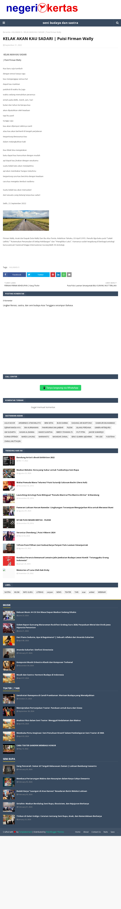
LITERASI (39, 592)
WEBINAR (102, 592)
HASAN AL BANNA (26, 432)
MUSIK (16, 592)
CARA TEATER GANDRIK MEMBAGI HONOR (36, 745)
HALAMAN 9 (17, 32)
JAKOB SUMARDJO (96, 432)
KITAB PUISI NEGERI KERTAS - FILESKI (34, 520)
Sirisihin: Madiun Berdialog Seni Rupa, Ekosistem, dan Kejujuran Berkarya (53, 803)
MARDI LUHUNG (28, 436)
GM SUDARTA (10, 432)
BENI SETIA (49, 423)
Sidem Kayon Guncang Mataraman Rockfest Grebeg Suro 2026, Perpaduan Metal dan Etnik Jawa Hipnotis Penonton (64, 626)
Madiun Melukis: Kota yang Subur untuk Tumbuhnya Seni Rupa (48, 470)
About (86, 832)
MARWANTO (44, 436)
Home (77, 832)
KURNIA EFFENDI (11, 436)
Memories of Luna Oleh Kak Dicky (33, 570)
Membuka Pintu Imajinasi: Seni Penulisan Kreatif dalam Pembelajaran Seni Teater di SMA (60, 733)
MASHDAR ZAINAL (60, 436)
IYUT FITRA (80, 432)
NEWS (59, 592)
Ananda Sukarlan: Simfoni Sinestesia (35, 649)
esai (83, 592)
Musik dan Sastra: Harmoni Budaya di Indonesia (40, 674)
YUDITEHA (110, 436)
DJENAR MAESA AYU (12, 427)
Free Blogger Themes (55, 832)
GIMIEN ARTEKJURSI (102, 427)
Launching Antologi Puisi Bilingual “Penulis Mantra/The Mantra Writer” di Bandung (58, 495)
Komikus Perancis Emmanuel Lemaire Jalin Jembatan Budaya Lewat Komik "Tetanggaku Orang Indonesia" (63, 559)
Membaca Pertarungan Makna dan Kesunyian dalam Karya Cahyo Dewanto (53, 778)
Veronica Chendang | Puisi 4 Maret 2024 (36, 532)
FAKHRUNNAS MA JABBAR (52, 427)
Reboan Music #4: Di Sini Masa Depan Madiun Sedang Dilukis (46, 612)
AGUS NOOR (9, 423)
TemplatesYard (25, 832)
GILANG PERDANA (83, 427)
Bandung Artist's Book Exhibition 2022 (35, 457)
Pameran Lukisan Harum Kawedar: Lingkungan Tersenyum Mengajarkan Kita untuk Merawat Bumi (65, 507)
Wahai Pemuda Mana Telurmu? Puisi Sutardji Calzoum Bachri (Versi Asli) (52, 482)
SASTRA (7, 592)
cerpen (50, 592)
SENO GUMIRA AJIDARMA (81, 436)
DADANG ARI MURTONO (82, 423)
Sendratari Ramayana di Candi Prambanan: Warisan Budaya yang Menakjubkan (55, 695)
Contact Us (96, 832)
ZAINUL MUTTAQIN (12, 441)
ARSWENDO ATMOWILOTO (30, 423)
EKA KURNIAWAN (31, 427)
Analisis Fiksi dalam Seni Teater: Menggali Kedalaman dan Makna (49, 720)
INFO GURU (28, 592)
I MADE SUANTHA (45, 432)
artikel (91, 592)
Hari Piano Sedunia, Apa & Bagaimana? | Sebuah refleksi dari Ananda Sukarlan (55, 637)
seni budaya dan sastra (60, 23)
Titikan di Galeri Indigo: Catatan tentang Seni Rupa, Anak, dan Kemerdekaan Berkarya (59, 816)
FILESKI (69, 427)
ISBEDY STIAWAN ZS (64, 432)
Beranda (6, 32)
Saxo (113, 832)
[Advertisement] (60, 872)
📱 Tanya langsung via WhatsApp (60, 388)
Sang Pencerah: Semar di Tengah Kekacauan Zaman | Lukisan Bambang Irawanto (57, 766)
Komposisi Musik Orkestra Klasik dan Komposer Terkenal (45, 662)
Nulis (106, 832)
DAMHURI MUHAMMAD (105, 423)
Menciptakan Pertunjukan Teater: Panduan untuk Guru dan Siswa (49, 708)
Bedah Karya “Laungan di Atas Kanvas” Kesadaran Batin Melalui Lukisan (52, 791)
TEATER (68, 592)
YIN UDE (99, 436)
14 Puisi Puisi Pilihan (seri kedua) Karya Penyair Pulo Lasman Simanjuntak (52, 545)
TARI (76, 592)
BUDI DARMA (62, 423)
